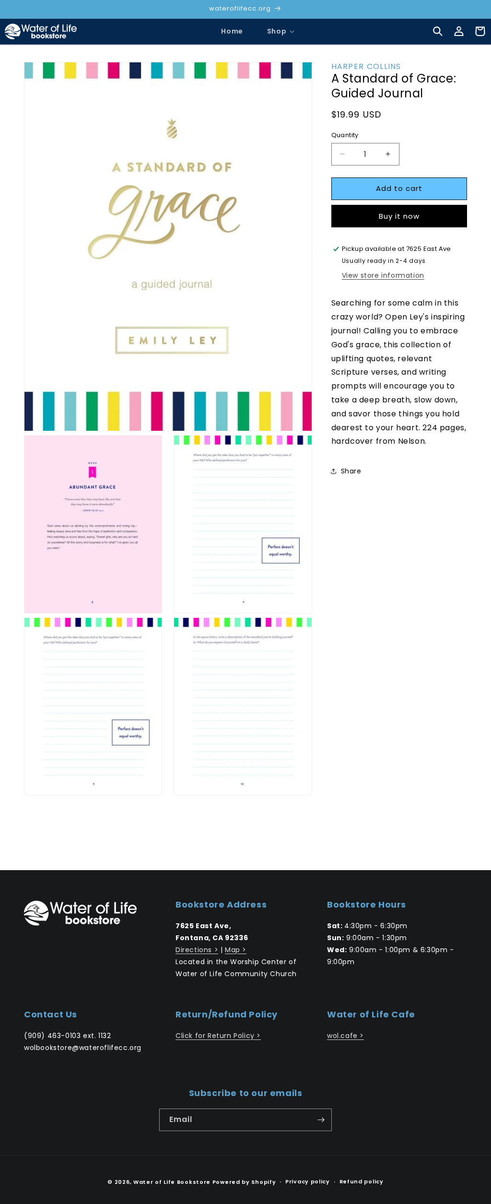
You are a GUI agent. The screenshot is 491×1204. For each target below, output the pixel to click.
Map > (235, 950)
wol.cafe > (345, 1035)
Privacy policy (307, 1181)
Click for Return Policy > (218, 1035)
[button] (276, 31)
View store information (383, 275)
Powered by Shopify (244, 1182)
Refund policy (361, 1181)
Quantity (345, 135)
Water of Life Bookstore (171, 1182)
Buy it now (399, 216)
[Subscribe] (320, 1120)
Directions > (196, 950)
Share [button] (351, 471)
